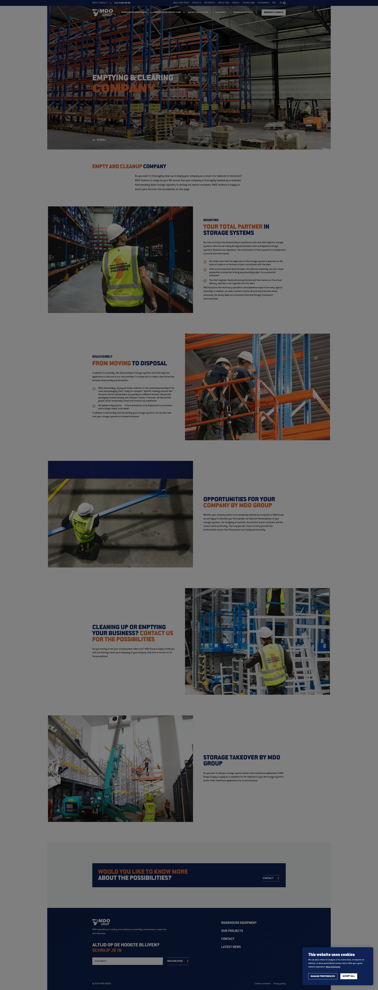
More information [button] (333, 967)
